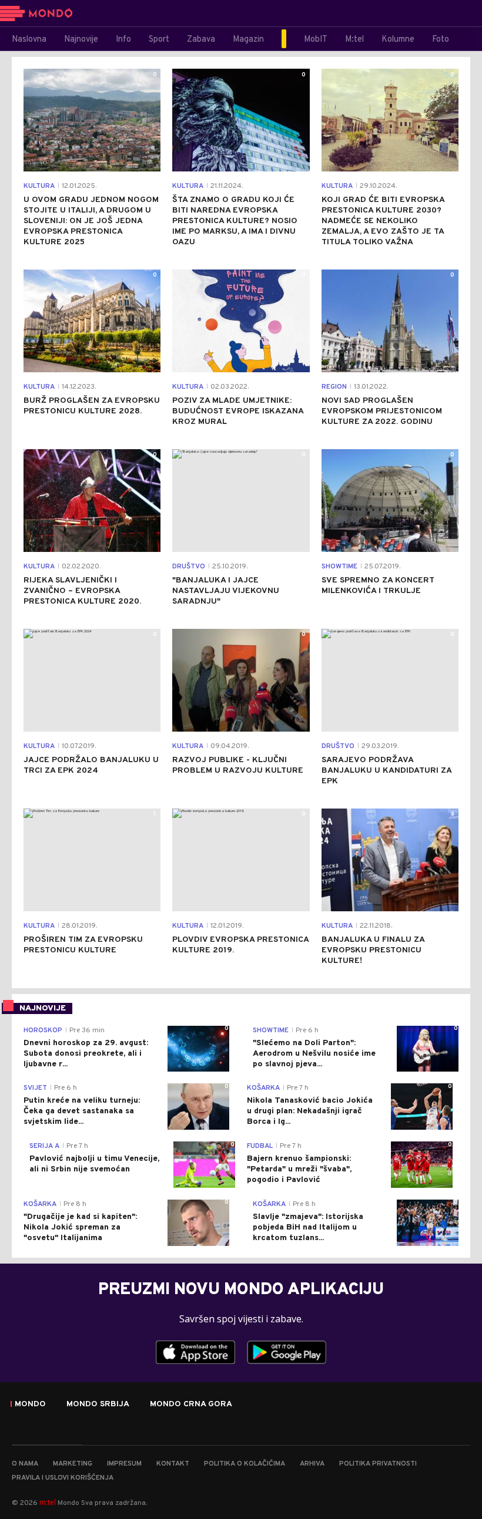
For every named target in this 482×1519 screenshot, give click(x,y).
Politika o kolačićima (244, 1464)
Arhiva (312, 1464)
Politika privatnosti (378, 1464)
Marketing (72, 1464)
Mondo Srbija (97, 1404)
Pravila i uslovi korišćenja (62, 1478)
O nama (25, 1464)
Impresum (124, 1464)
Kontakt (172, 1464)
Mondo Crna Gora (191, 1404)
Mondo (30, 1404)
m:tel (47, 1502)
